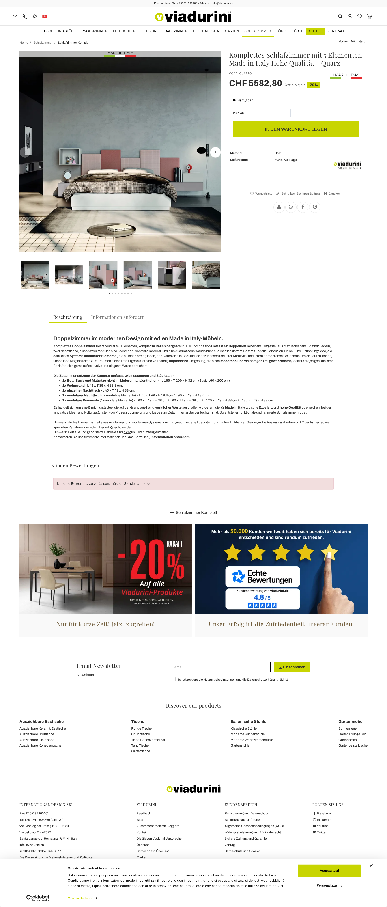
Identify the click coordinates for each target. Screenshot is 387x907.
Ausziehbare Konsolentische (40, 745)
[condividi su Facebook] (302, 207)
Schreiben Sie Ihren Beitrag (300, 193)
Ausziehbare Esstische (41, 721)
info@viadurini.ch (31, 845)
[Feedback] (34, 16)
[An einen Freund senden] (279, 207)
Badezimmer (176, 31)
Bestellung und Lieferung (242, 819)
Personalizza (327, 885)
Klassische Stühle (244, 728)
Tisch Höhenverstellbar (148, 740)
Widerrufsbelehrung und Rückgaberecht (253, 832)
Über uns (143, 845)
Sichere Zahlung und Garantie (246, 838)
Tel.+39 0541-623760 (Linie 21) (41, 819)
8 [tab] (135, 296)
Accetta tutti (329, 871)
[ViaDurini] (193, 16)
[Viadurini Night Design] (347, 165)
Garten (232, 31)
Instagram (323, 819)
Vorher (343, 41)
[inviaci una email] (15, 16)
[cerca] (340, 16)
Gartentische (140, 751)
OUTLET (315, 31)
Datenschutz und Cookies (242, 851)
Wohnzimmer (95, 31)
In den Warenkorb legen (296, 129)
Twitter (321, 832)
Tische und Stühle (60, 31)
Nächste (357, 41)
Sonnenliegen (348, 728)
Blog (140, 819)
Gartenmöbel (351, 721)
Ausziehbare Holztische (36, 734)
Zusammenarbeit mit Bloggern (158, 826)
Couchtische (140, 734)
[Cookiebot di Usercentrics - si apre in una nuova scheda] (38, 898)
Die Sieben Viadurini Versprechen (160, 838)
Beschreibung (67, 317)
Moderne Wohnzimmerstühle (252, 740)
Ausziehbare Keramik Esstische (42, 728)
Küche (297, 31)
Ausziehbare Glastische (36, 740)
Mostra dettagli (80, 898)
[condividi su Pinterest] (314, 207)
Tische (137, 721)
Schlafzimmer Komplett (196, 512)
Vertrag (335, 31)
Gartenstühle (240, 745)
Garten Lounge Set (352, 734)
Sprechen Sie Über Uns (153, 851)
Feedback (144, 813)
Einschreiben (293, 667)
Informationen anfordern (118, 317)
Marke (141, 857)
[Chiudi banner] (371, 865)
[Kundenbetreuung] (25, 16)
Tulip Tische (140, 745)
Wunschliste (263, 193)
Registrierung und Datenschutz (246, 813)
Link (284, 679)
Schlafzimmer (257, 31)
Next (215, 152)
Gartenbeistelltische (353, 745)
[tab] (68, 317)
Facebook (323, 813)
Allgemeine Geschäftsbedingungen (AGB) (254, 826)
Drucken (334, 193)
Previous (25, 152)
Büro (281, 31)
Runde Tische (141, 728)
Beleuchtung (125, 31)
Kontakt (142, 832)
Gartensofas (347, 740)
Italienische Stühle (249, 721)
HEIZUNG (151, 31)
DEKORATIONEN (206, 31)
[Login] (350, 16)
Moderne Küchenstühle (248, 734)
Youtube (322, 826)
